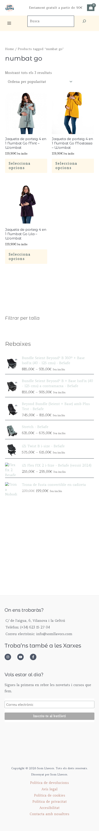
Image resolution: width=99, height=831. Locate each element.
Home (9, 49)
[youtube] (23, 657)
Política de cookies (49, 795)
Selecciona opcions (20, 165)
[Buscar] (84, 21)
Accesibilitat (49, 808)
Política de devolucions (49, 783)
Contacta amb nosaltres (49, 814)
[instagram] (10, 657)
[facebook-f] (34, 657)
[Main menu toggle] (9, 23)
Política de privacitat (49, 802)
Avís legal (49, 789)
